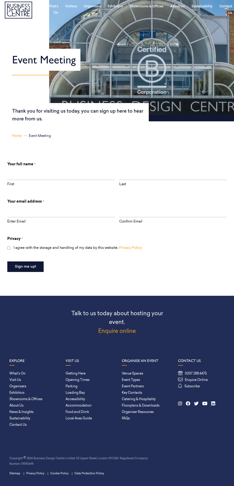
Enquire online (117, 331)
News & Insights (21, 412)
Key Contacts (132, 393)
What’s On (52, 10)
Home (16, 136)
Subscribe (192, 386)
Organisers (92, 6)
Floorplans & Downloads (141, 405)
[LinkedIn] (213, 404)
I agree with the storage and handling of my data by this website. (77, 248)
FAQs (126, 418)
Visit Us (15, 380)
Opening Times (78, 380)
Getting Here (75, 373)
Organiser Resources (138, 412)
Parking (71, 386)
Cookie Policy (59, 473)
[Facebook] (188, 404)
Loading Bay (75, 393)
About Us (177, 6)
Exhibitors (115, 6)
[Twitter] (196, 404)
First (10, 184)
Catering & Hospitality (139, 399)
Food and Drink (77, 412)
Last (122, 184)
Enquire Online (196, 380)
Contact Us (18, 425)
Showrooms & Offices (146, 6)
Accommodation (79, 405)
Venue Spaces (132, 373)
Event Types (131, 380)
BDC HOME (18, 10)
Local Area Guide (79, 418)
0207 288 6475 (196, 373)
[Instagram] (180, 404)
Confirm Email (130, 221)
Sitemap (14, 473)
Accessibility (75, 399)
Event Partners (133, 386)
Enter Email (16, 221)
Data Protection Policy (89, 473)
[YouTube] (204, 404)
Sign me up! (25, 267)
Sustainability (202, 6)
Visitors (71, 6)
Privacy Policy (130, 248)
